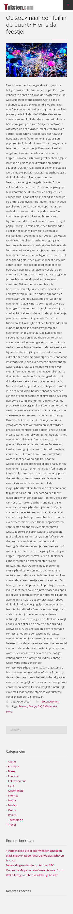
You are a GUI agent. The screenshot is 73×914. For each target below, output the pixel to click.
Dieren (12, 771)
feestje (32, 706)
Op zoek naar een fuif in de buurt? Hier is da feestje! (36, 24)
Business (13, 766)
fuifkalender (50, 706)
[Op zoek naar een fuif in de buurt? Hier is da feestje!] (36, 76)
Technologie (15, 820)
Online (12, 810)
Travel (12, 824)
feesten (22, 706)
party (9, 711)
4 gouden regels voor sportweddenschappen (34, 851)
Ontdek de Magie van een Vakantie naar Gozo (34, 870)
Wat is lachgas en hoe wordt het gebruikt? (31, 875)
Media (12, 800)
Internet (13, 795)
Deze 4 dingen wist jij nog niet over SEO (30, 865)
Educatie (13, 776)
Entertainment (50, 701)
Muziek (12, 805)
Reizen (12, 815)
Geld (11, 786)
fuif (39, 706)
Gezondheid (16, 790)
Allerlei (12, 761)
